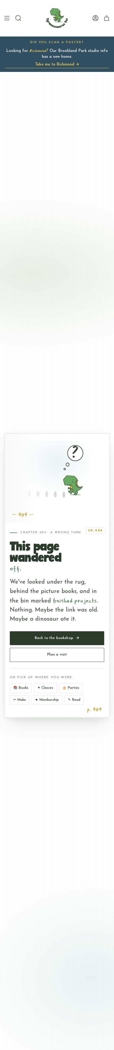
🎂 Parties (70, 688)
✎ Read (74, 700)
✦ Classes (45, 688)
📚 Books (20, 688)
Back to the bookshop (57, 638)
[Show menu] (7, 18)
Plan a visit (57, 655)
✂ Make (19, 700)
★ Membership (47, 700)
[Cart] (106, 18)
